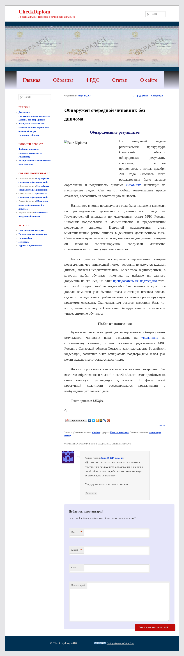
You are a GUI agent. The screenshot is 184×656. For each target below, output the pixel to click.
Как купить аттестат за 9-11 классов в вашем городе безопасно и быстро (34, 127)
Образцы (63, 80)
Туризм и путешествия (30, 245)
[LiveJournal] (105, 420)
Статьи (120, 80)
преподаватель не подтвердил (135, 281)
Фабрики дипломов (29, 149)
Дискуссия (24, 112)
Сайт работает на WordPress (120, 643)
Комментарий (78, 585)
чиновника (133, 185)
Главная (31, 80)
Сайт (73, 567)
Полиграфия (25, 238)
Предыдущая (140, 95)
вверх (162, 425)
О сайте (148, 80)
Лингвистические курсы (31, 230)
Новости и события (119, 432)
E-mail (76, 550)
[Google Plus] (109, 420)
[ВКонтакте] (90, 420)
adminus (96, 432)
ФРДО (93, 80)
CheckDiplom (34, 12)
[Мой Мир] (101, 420)
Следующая (158, 95)
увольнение (149, 337)
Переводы (24, 241)
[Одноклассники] (97, 420)
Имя (76, 532)
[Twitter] (93, 420)
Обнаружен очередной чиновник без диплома (33, 205)
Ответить (91, 493)
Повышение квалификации (33, 234)
